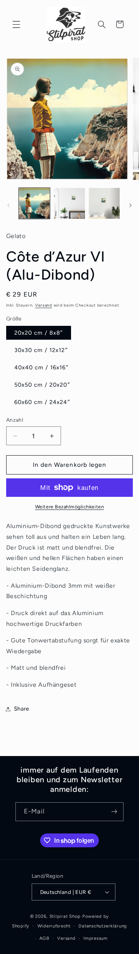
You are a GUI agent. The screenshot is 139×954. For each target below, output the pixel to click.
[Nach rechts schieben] (130, 205)
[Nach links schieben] (8, 205)
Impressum (95, 938)
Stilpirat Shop (65, 916)
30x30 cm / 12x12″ (41, 350)
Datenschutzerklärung (102, 926)
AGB (44, 938)
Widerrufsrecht (54, 926)
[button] (16, 24)
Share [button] (21, 708)
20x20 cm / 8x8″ (38, 332)
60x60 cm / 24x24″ (42, 402)
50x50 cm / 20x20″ (42, 384)
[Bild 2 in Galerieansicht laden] (69, 203)
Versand (43, 305)
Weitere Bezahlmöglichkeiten (69, 507)
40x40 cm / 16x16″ (41, 367)
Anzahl (15, 420)
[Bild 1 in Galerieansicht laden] (34, 203)
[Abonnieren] (114, 811)
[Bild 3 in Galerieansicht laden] (104, 203)
